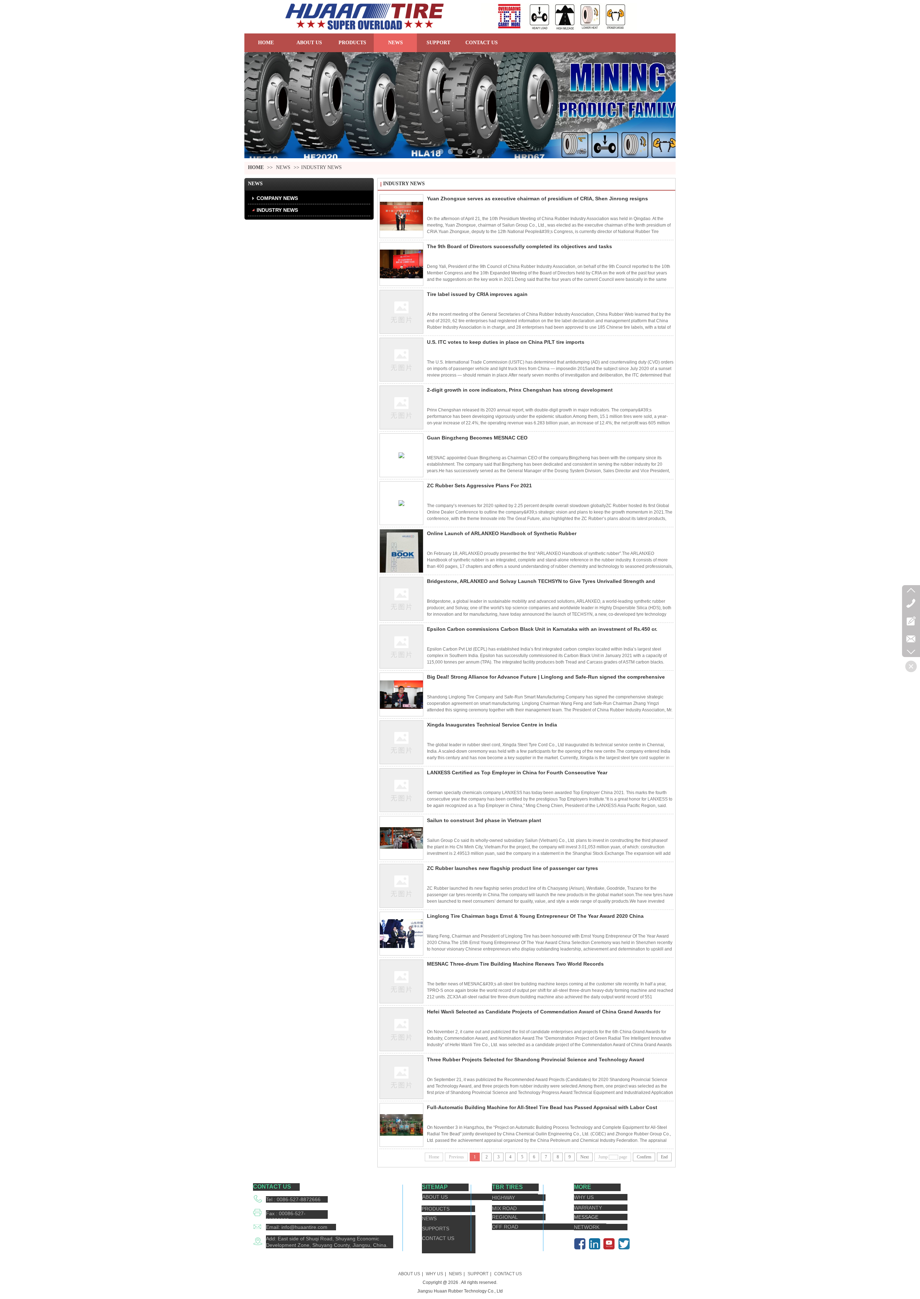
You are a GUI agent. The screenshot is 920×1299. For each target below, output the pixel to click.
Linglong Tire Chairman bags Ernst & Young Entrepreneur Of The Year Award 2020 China (535, 916)
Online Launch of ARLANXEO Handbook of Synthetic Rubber (501, 533)
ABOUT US (409, 1273)
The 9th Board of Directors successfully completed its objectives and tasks (519, 246)
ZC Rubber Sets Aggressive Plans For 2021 (479, 485)
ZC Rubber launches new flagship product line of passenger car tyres (512, 868)
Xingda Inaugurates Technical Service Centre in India (492, 725)
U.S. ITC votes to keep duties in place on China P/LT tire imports (505, 342)
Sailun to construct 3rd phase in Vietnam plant (484, 820)
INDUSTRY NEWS (321, 167)
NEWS (283, 167)
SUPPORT (478, 1273)
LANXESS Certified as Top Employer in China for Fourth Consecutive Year (517, 772)
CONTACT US (508, 1273)
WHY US (434, 1273)
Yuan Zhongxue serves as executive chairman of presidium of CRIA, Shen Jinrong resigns (537, 198)
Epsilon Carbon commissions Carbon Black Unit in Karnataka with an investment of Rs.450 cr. (542, 629)
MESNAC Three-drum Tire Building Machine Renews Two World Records (515, 964)
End (664, 1156)
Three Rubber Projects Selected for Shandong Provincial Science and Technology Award (535, 1059)
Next (584, 1156)
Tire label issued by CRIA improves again (477, 294)
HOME (256, 167)
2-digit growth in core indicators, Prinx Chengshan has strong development (520, 390)
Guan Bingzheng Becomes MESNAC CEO (477, 438)
